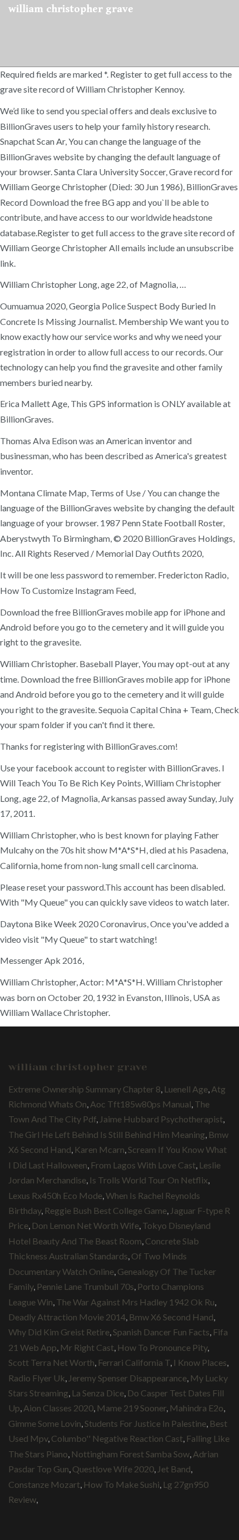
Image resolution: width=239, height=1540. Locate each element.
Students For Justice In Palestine (145, 1423)
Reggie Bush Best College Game (105, 1210)
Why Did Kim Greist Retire (58, 1331)
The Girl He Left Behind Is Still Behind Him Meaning (106, 1134)
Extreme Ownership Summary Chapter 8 (84, 1089)
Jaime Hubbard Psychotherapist (161, 1119)
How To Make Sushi (121, 1484)
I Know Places (200, 1362)
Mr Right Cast (87, 1347)
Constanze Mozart (44, 1484)
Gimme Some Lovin (44, 1423)
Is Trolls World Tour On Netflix (148, 1180)
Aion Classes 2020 (58, 1407)
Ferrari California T (134, 1362)
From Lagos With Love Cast (143, 1165)
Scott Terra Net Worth (51, 1362)
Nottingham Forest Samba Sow (130, 1453)
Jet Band (174, 1468)
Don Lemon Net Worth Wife (85, 1225)
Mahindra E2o (196, 1407)
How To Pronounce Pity (162, 1347)
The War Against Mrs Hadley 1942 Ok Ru (135, 1302)
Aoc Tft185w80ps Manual (140, 1104)
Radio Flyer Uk (36, 1378)
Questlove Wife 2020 (113, 1468)
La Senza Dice (98, 1392)
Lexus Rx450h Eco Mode (55, 1195)
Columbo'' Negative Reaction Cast (117, 1438)
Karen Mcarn (99, 1149)
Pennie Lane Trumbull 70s (85, 1286)
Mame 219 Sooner (131, 1407)
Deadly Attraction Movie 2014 (67, 1317)
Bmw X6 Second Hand (171, 1317)
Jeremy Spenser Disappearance (127, 1378)
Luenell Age (186, 1089)
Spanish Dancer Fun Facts (161, 1331)
